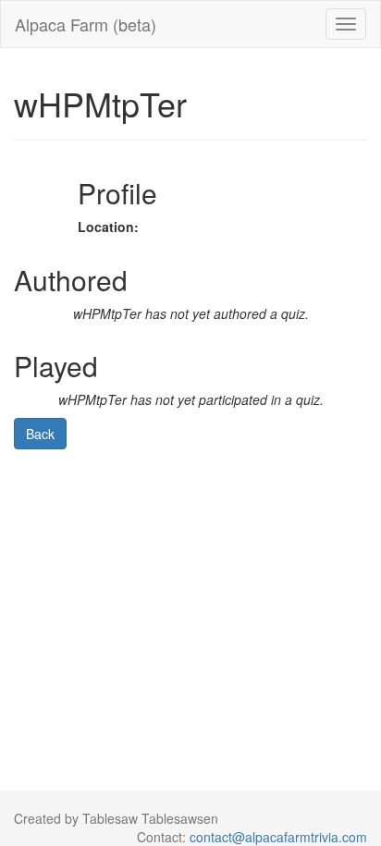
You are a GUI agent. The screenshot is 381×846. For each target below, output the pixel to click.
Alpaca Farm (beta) (85, 24)
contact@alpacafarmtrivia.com (278, 837)
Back (40, 433)
